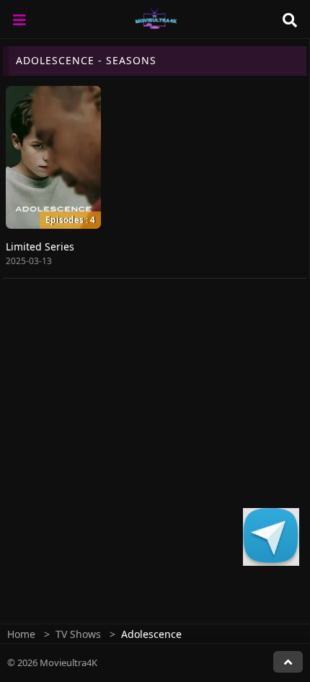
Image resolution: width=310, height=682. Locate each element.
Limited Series (40, 246)
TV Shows (78, 634)
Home (21, 634)
